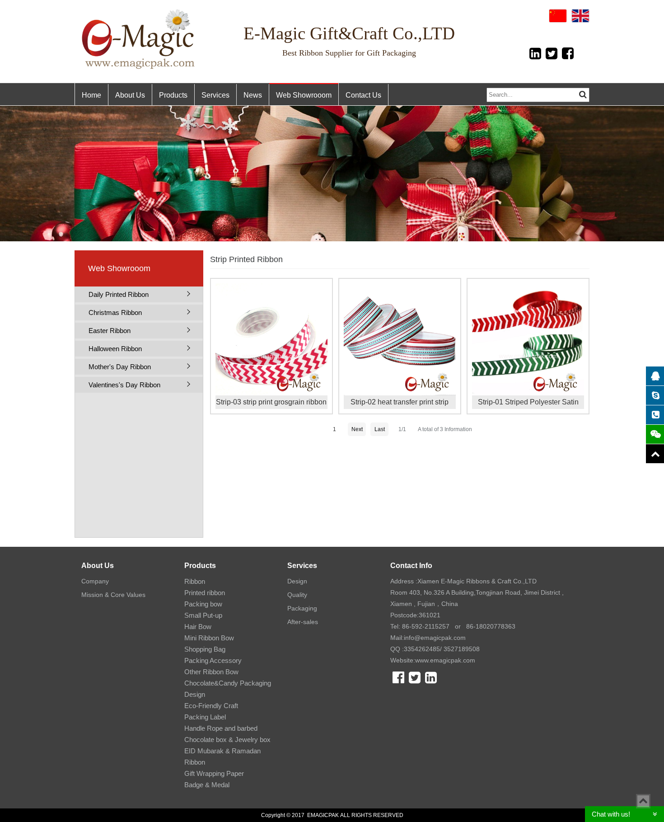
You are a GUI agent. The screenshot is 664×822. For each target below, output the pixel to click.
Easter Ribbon (110, 330)
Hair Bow (197, 626)
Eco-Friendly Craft (211, 705)
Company (95, 581)
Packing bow (203, 604)
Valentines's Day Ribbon (124, 385)
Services (215, 95)
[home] (138, 39)
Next (357, 429)
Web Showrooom (304, 95)
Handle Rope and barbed (220, 728)
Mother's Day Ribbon (120, 367)
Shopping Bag (204, 649)
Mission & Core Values (113, 594)
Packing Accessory (213, 660)
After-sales (302, 621)
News (252, 95)
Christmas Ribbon (115, 312)
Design (297, 581)
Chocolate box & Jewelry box (227, 739)
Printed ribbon (204, 593)
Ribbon (194, 581)
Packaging (302, 608)
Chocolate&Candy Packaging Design (227, 688)
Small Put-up (203, 615)
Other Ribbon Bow (211, 672)
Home (91, 95)
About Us (130, 95)
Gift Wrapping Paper (214, 773)
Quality (297, 594)
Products (173, 95)
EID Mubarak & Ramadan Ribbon (222, 756)
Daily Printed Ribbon (119, 294)
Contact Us (363, 95)
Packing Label (205, 717)
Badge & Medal (206, 785)
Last (379, 429)
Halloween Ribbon (115, 348)
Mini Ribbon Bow (209, 638)
